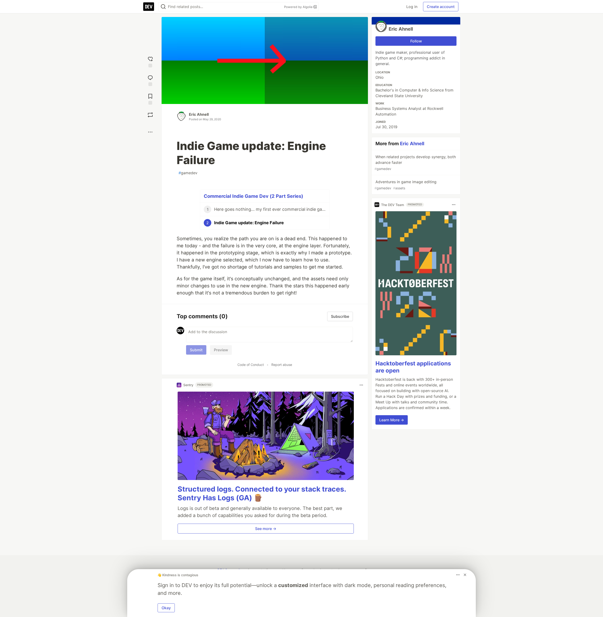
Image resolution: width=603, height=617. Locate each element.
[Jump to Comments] (150, 80)
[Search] (163, 6)
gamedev (188, 172)
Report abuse (281, 365)
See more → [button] (265, 528)
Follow (416, 41)
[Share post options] (150, 132)
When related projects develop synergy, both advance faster (415, 162)
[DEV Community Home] (149, 6)
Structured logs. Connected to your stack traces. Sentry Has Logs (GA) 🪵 (262, 493)
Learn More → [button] (391, 420)
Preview (221, 350)
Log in (411, 6)
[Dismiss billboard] (465, 575)
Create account (441, 6)
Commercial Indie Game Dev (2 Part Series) (253, 196)
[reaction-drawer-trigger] (150, 61)
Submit (196, 350)
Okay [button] (166, 607)
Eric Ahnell (199, 114)
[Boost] (150, 115)
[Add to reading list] (150, 98)
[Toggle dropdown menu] (361, 385)
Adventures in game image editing (405, 184)
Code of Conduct (250, 365)
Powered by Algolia (298, 7)
